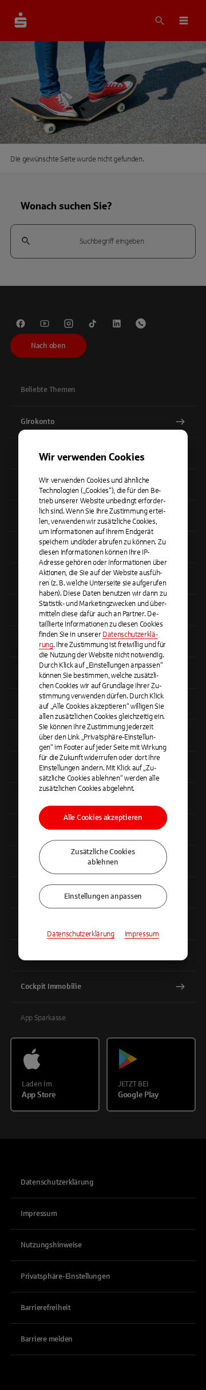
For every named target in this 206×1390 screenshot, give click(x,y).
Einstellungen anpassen (103, 896)
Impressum (142, 934)
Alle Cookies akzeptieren (103, 818)
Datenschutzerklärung (80, 934)
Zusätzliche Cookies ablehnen (102, 857)
